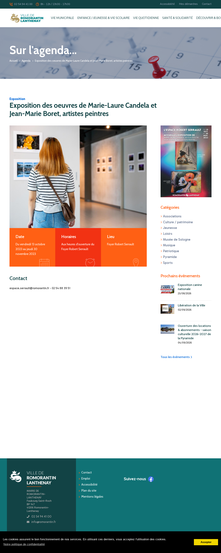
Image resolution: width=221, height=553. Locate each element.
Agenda (26, 60)
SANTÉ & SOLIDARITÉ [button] (177, 18)
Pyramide (170, 257)
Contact (207, 4)
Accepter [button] (206, 542)
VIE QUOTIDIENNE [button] (146, 18)
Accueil (13, 60)
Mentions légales (92, 496)
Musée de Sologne (176, 239)
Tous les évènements (176, 357)
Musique (169, 245)
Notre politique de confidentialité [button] (24, 544)
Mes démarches (188, 4)
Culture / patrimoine (178, 222)
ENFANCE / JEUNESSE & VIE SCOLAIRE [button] (103, 18)
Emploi (85, 478)
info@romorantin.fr (43, 522)
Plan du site (88, 490)
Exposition (17, 99)
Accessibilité (167, 4)
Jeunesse (170, 228)
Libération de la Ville (191, 305)
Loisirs (167, 234)
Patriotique (171, 251)
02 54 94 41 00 (22, 4)
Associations (172, 216)
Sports (168, 263)
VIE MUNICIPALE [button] (62, 18)
